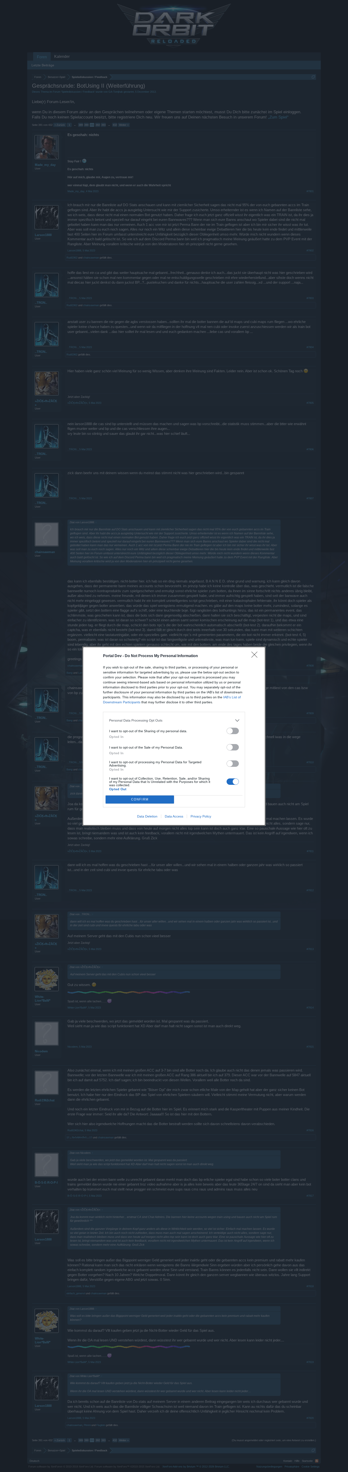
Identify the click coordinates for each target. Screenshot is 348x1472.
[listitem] (174, 720)
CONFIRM (140, 799)
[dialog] (174, 736)
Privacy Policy (201, 816)
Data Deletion (147, 816)
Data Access (174, 816)
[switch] (233, 731)
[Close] (255, 656)
